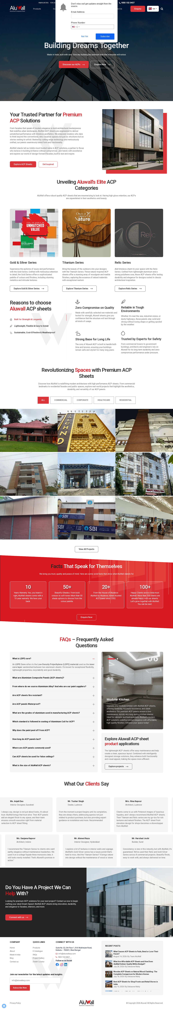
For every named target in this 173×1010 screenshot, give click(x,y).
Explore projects (116, 766)
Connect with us (16, 917)
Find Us (119, 9)
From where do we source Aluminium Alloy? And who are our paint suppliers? (49, 686)
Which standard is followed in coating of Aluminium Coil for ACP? (43, 721)
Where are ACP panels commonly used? (31, 748)
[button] (111, 659)
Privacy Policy (15, 1003)
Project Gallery (38, 958)
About (12, 951)
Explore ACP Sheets (23, 164)
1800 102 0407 (127, 3)
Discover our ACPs (72, 64)
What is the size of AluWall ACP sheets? (31, 765)
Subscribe (105, 36)
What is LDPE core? (21, 658)
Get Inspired (48, 164)
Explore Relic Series (75, 288)
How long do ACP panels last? (26, 739)
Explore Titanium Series (25, 288)
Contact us (14, 962)
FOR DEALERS (55, 3)
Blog (11, 958)
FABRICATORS (43, 3)
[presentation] (150, 659)
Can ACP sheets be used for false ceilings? (33, 756)
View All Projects (86, 549)
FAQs (35, 955)
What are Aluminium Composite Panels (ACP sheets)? (38, 678)
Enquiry (137, 9)
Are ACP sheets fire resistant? (27, 695)
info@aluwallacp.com (67, 954)
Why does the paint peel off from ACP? (31, 730)
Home (12, 948)
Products (37, 9)
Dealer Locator (38, 962)
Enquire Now (100, 64)
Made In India (15, 955)
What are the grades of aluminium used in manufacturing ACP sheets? (46, 713)
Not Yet (84, 36)
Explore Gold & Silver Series (132, 288)
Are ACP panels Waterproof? (26, 704)
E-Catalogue (38, 951)
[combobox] (75, 27)
